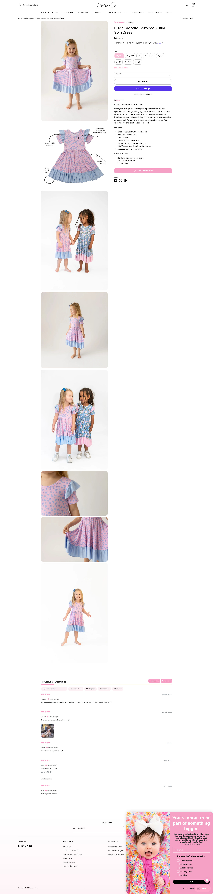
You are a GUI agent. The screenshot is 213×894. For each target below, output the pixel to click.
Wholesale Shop (115, 846)
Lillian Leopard (29, 18)
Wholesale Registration (118, 850)
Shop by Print (68, 12)
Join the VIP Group (71, 850)
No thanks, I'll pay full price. (191, 888)
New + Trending (48, 12)
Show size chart (121, 67)
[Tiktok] (26, 846)
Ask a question (154, 681)
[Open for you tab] (207, 880)
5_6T (160, 56)
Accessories (136, 12)
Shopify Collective (116, 854)
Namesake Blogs (70, 866)
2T (139, 56)
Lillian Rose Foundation (72, 854)
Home (20, 18)
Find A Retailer (69, 862)
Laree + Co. (120, 100)
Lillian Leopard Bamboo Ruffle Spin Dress (50, 18)
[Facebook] (19, 846)
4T (152, 56)
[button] (47, 730)
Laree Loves (154, 12)
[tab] (61, 682)
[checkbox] (117, 689)
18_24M (130, 56)
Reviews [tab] (47, 681)
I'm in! (191, 881)
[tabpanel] (106, 743)
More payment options (143, 94)
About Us (67, 846)
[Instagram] (23, 846)
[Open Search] (20, 5)
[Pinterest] (30, 846)
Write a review (166, 681)
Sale (168, 12)
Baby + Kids (83, 12)
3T (146, 56)
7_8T (118, 62)
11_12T (137, 62)
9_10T (128, 62)
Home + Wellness (116, 12)
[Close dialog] (210, 814)
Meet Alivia (67, 858)
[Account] (187, 5)
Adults (98, 12)
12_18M (119, 56)
